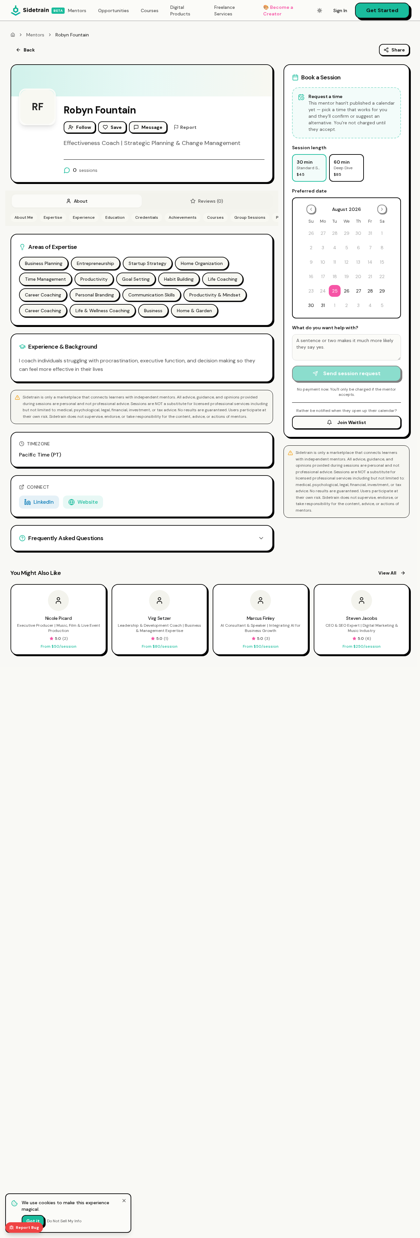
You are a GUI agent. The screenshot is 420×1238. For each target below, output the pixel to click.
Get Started (382, 10)
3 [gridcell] (358, 305)
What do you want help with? (325, 328)
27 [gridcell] (358, 291)
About (81, 201)
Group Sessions (249, 217)
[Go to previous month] (311, 209)
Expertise (53, 217)
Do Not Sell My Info (64, 1221)
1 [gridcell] (334, 305)
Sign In (340, 10)
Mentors (77, 10)
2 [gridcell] (346, 305)
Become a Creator (278, 10)
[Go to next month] (382, 209)
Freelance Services (224, 10)
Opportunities (113, 10)
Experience (84, 217)
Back (29, 50)
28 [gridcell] (370, 291)
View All (387, 573)
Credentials (146, 217)
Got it (33, 1221)
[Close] (124, 1201)
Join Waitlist (351, 422)
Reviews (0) (210, 201)
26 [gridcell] (346, 291)
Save (116, 127)
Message (151, 127)
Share (398, 50)
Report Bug (27, 1227)
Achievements (183, 217)
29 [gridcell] (382, 291)
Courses (149, 10)
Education (115, 217)
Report (188, 127)
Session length (309, 148)
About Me (23, 217)
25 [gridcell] (335, 291)
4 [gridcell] (370, 305)
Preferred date (309, 191)
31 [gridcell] (323, 305)
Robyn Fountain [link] (72, 35)
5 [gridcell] (382, 305)
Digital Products (180, 10)
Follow (83, 127)
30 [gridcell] (311, 305)
